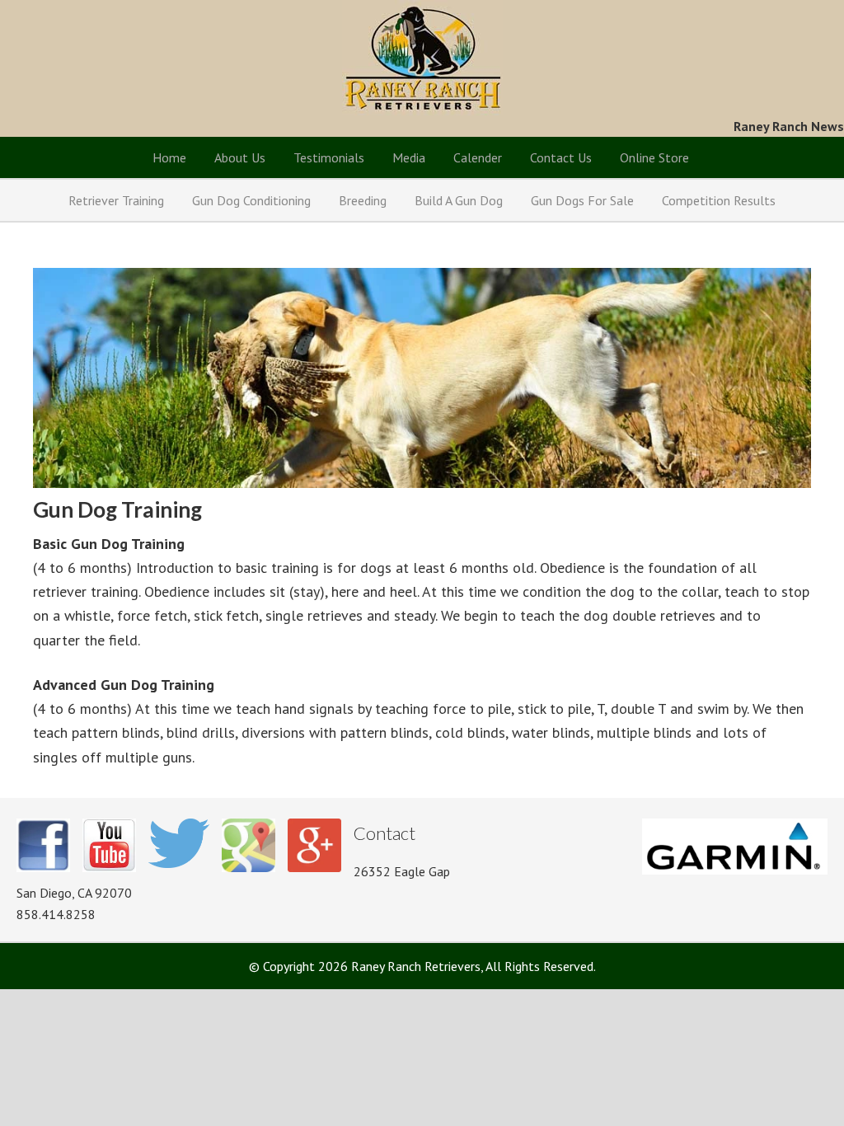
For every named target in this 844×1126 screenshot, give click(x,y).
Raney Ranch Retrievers (422, 57)
